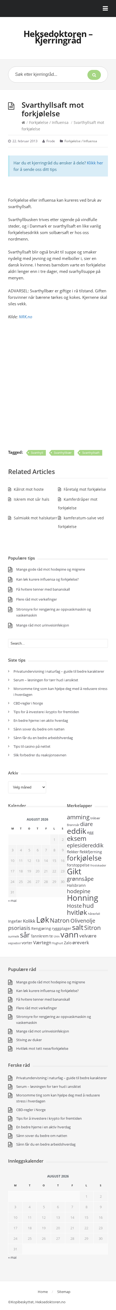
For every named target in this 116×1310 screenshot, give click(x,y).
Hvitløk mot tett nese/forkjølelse (42, 1048)
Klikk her (95, 162)
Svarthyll (37, 453)
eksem (76, 838)
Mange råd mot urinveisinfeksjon (42, 625)
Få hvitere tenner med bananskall (43, 589)
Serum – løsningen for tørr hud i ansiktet (45, 680)
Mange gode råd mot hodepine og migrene (50, 569)
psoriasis (19, 928)
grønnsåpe (80, 878)
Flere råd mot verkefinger (36, 599)
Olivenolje (82, 920)
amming (78, 817)
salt (77, 927)
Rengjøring (41, 928)
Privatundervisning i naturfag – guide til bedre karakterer (58, 671)
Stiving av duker (29, 1039)
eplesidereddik (85, 845)
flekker (73, 851)
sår (25, 935)
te (51, 936)
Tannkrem (40, 936)
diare (86, 824)
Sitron (92, 927)
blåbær (95, 818)
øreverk (80, 942)
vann (69, 934)
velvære (88, 935)
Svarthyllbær (62, 453)
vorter (27, 942)
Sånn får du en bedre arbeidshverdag (43, 737)
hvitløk (77, 912)
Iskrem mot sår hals (31, 499)
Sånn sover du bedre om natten (38, 729)
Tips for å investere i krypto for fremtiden (46, 711)
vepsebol (14, 943)
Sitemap (63, 1291)
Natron (60, 920)
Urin (57, 936)
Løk (42, 919)
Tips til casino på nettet (31, 746)
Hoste (74, 905)
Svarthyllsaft (91, 453)
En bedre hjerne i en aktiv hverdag (40, 720)
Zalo (67, 942)
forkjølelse (84, 858)
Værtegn (42, 942)
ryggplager (61, 928)
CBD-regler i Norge (28, 703)
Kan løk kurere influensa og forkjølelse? (47, 579)
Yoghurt (57, 943)
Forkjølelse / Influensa (49, 122)
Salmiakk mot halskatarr (35, 517)
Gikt (74, 871)
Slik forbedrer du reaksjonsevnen (39, 755)
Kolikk (29, 921)
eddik (76, 831)
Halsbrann (76, 885)
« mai (12, 900)
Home (43, 1291)
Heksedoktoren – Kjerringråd (58, 37)
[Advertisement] (58, 384)
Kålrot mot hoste (29, 489)
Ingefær (15, 921)
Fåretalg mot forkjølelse (85, 489)
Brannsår (73, 825)
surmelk (13, 936)
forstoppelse (78, 865)
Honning (82, 897)
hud (88, 905)
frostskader (98, 865)
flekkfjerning (91, 851)
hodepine (78, 891)
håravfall (94, 914)
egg (90, 832)
